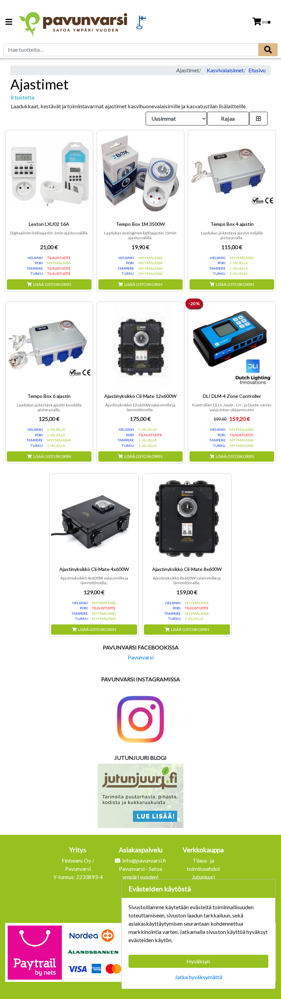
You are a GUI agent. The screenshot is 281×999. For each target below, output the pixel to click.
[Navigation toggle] (8, 22)
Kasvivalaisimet (225, 70)
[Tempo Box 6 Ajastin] (49, 345)
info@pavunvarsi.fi (144, 860)
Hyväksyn (198, 961)
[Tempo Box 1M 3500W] (140, 174)
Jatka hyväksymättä (198, 977)
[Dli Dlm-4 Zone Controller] (232, 345)
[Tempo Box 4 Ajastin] (232, 174)
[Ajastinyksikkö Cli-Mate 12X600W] (140, 345)
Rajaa (228, 118)
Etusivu (257, 70)
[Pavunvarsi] (73, 22)
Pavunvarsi (141, 657)
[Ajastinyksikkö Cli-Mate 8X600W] (187, 518)
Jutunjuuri (203, 877)
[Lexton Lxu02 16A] (49, 174)
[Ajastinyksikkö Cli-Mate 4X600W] (94, 518)
